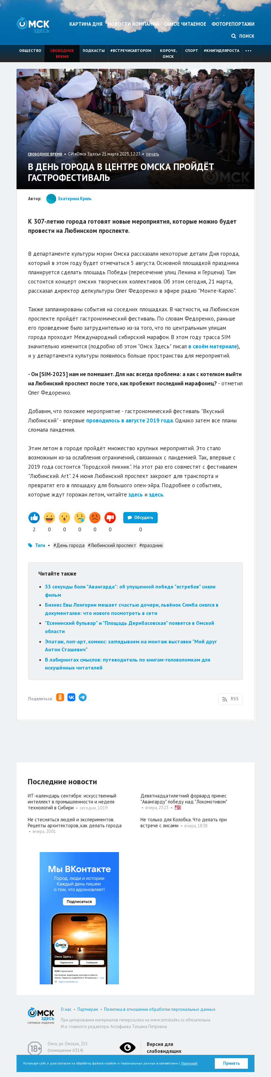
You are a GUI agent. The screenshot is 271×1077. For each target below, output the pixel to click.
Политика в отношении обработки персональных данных (159, 1009)
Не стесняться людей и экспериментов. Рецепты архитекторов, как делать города (75, 822)
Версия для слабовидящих (164, 1047)
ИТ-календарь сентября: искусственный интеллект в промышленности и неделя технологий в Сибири (72, 802)
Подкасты (94, 50)
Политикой (189, 1063)
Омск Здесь (33, 25)
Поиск (246, 36)
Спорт (191, 50)
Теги (40, 545)
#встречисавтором (130, 50)
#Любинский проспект (112, 545)
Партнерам (87, 1009)
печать (152, 154)
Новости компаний (133, 24)
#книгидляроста (221, 50)
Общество (30, 50)
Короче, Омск (168, 53)
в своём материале (212, 346)
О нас (66, 1009)
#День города (69, 545)
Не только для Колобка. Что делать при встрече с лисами (183, 822)
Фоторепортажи (233, 24)
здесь (136, 494)
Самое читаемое (185, 24)
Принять (231, 1063)
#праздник (151, 545)
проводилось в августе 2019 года (129, 420)
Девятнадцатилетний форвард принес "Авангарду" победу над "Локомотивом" (183, 799)
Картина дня (85, 24)
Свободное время (62, 53)
